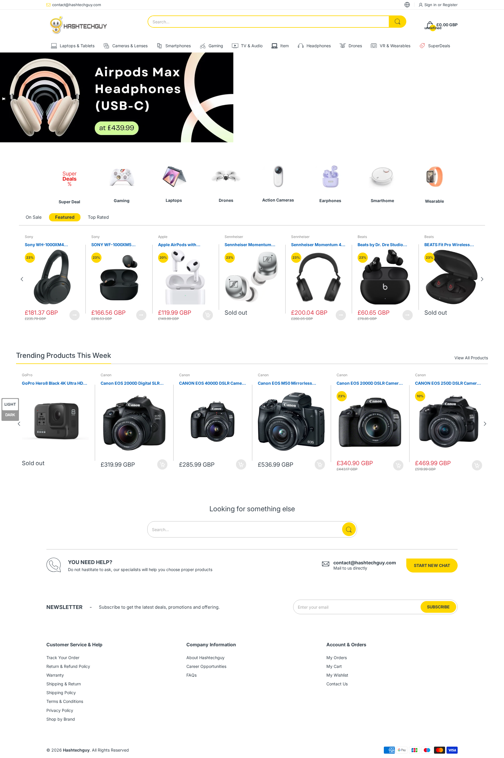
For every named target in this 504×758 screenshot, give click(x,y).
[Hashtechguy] (78, 24)
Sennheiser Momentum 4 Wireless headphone (316, 245)
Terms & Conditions (64, 701)
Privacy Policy (59, 710)
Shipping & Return (63, 683)
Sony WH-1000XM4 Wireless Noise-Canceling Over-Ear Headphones (51, 245)
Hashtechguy (76, 750)
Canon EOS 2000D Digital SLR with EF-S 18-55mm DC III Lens (131, 383)
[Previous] (482, 279)
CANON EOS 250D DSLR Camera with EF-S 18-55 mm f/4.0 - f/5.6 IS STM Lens (447, 383)
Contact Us (337, 683)
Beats (362, 236)
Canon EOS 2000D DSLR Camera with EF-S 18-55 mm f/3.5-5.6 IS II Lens (369, 383)
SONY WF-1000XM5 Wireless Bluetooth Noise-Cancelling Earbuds (117, 245)
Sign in (431, 4)
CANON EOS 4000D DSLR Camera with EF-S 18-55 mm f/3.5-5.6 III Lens (212, 383)
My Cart (334, 666)
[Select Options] (74, 315)
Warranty (55, 675)
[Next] (22, 279)
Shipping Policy (61, 692)
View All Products (471, 357)
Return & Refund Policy (68, 666)
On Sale (34, 217)
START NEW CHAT (432, 565)
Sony (29, 236)
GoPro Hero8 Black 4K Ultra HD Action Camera (52, 383)
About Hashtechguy (205, 657)
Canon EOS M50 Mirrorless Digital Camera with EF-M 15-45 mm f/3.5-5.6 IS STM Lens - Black (291, 383)
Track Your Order (62, 657)
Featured (64, 217)
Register (450, 4)
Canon (106, 375)
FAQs (191, 675)
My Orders (336, 657)
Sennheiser (234, 236)
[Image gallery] (69, 177)
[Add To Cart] (208, 315)
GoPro (27, 375)
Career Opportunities (206, 666)
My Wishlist (337, 675)
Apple (162, 236)
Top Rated (98, 217)
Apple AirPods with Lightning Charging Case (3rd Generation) (183, 245)
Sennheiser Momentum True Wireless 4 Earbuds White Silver (249, 245)
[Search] (397, 21)
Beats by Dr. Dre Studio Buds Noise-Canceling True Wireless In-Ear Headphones (385, 245)
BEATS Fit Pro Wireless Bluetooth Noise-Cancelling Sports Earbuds (451, 245)
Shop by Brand (60, 719)
